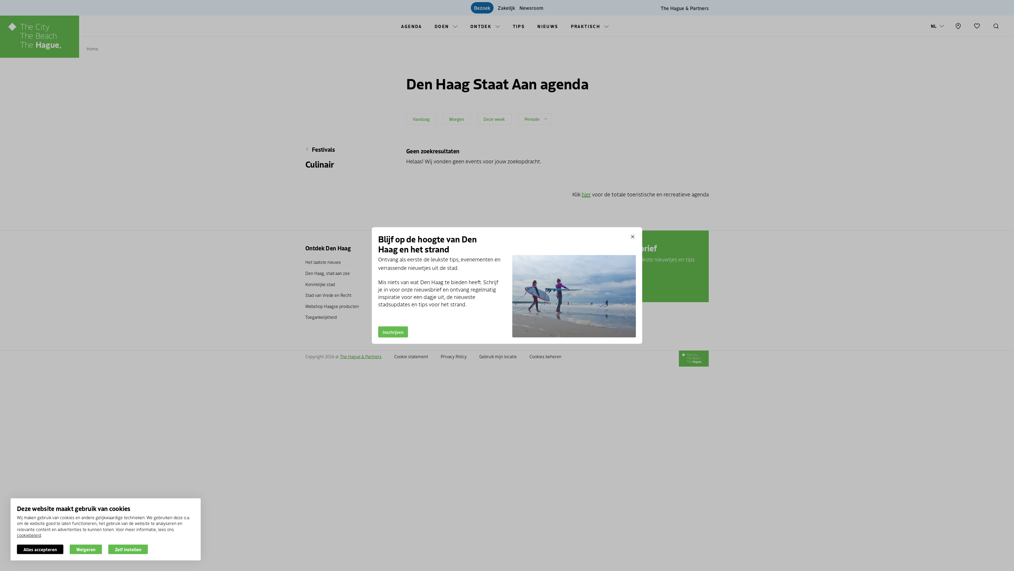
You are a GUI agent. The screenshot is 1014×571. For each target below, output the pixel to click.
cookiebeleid (29, 535)
